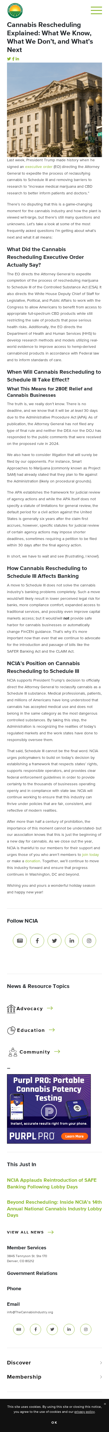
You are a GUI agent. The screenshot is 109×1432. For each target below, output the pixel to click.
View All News (25, 1232)
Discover (19, 1363)
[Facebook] (13, 59)
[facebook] (35, 1329)
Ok (54, 1422)
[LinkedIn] (17, 59)
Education (31, 1030)
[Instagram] (89, 941)
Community (35, 1052)
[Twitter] (9, 59)
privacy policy (84, 1412)
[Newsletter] (20, 941)
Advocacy (29, 1008)
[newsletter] (18, 1329)
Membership (24, 1377)
